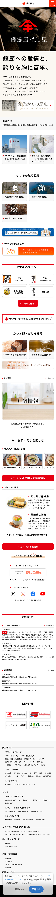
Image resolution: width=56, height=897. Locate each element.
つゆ (16, 776)
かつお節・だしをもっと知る (15, 834)
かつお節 (8, 773)
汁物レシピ (46, 800)
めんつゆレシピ (23, 811)
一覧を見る (50, 625)
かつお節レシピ (10, 811)
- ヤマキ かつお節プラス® (13, 864)
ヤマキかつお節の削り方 (13, 831)
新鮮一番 (40, 762)
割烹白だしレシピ (37, 811)
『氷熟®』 (8, 765)
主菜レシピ (36, 800)
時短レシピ (9, 803)
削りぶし (17, 773)
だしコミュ (47, 834)
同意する (36, 889)
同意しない (20, 889)
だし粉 (42, 765)
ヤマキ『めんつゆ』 (12, 756)
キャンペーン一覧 (11, 846)
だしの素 (48, 773)
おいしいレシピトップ (12, 800)
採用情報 (8, 867)
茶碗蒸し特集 (40, 819)
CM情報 (7, 843)
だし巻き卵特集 (28, 819)
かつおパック (26, 773)
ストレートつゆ (29, 762)
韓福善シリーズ (29, 759)
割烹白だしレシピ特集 (12, 819)
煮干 (35, 773)
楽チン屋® (17, 762)
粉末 (40, 773)
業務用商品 (47, 776)
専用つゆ (31, 776)
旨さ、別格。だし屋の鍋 (13, 759)
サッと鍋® (40, 759)
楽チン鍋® (8, 762)
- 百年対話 (8, 861)
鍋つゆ (38, 776)
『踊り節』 (18, 765)
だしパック (9, 776)
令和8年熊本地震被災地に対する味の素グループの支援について (27, 125)
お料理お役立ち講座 (34, 834)
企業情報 (8, 858)
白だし (23, 776)
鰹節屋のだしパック (31, 765)
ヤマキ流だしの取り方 (31, 831)
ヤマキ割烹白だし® (27, 756)
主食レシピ (26, 800)
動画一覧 (51, 378)
